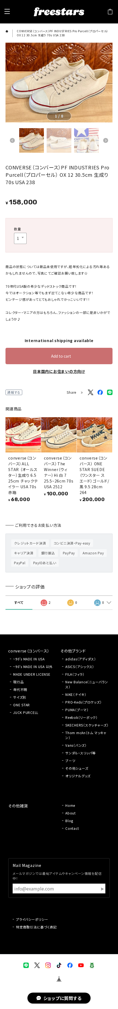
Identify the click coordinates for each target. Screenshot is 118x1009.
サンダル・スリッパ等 (80, 753)
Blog (69, 820)
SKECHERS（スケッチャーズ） (87, 725)
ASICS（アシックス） (79, 666)
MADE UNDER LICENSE (31, 674)
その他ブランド (73, 651)
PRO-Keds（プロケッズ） (83, 702)
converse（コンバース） (28, 651)
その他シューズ (76, 768)
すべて (18, 602)
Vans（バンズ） (76, 745)
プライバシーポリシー (32, 919)
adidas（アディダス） (80, 659)
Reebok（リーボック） (81, 717)
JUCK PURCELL (25, 712)
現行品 (18, 681)
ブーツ (70, 760)
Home (70, 805)
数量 (17, 228)
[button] (12, 140)
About (70, 813)
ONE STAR (21, 704)
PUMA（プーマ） (77, 709)
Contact (72, 828)
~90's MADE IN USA (29, 659)
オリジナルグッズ (78, 775)
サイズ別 (19, 697)
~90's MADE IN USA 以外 (33, 666)
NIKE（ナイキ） (75, 694)
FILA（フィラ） (75, 674)
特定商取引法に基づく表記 (36, 927)
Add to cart (61, 356)
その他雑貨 (18, 805)
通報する (14, 392)
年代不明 (20, 689)
